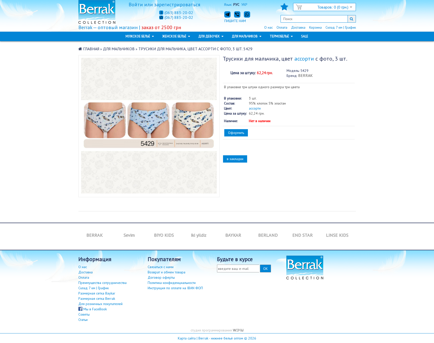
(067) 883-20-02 (179, 18)
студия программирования (212, 330)
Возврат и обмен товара (166, 272)
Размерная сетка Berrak (96, 298)
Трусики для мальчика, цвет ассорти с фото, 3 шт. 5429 (195, 48)
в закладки (235, 159)
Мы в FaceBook (94, 309)
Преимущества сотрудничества (102, 282)
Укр (244, 4)
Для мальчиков (119, 48)
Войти (136, 4)
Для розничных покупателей (100, 304)
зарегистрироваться (177, 4)
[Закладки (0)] (284, 8)
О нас (268, 27)
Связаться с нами (161, 267)
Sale (304, 36)
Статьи (83, 319)
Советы (84, 314)
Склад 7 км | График (340, 27)
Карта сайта (187, 338)
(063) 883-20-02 (179, 13)
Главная (91, 48)
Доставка (298, 27)
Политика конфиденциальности (172, 282)
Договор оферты (161, 277)
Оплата (282, 27)
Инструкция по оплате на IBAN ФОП (175, 288)
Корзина (315, 27)
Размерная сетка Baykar (96, 293)
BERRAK (305, 75)
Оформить (236, 132)
